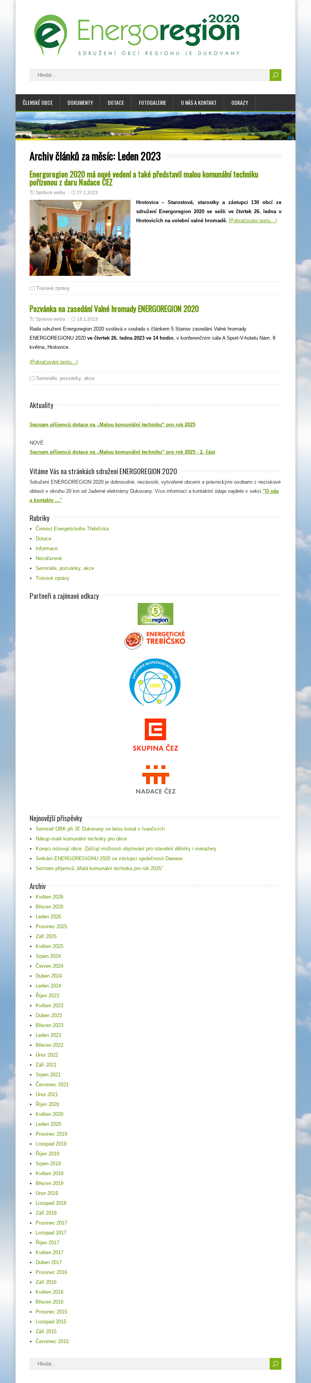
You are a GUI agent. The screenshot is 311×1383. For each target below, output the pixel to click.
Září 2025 (46, 936)
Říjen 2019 (47, 1154)
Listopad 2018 (51, 1203)
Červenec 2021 (52, 1084)
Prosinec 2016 (51, 1272)
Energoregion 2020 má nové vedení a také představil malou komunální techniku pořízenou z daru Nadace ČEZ (144, 178)
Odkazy (239, 102)
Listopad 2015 (51, 1321)
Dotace (116, 102)
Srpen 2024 (48, 956)
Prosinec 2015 (51, 1312)
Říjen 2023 (47, 995)
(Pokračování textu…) (253, 220)
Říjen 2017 (47, 1242)
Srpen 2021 (48, 1075)
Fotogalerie (152, 102)
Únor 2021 (47, 1094)
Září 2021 (46, 1065)
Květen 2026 (49, 897)
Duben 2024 (49, 976)
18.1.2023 (87, 319)
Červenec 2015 (52, 1341)
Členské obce (38, 102)
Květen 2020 (49, 1114)
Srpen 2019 (48, 1163)
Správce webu (50, 192)
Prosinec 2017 (51, 1223)
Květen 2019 (49, 1173)
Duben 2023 (49, 1015)
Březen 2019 (49, 1183)
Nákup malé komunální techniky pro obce (81, 839)
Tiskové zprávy (53, 288)
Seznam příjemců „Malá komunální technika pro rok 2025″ (99, 868)
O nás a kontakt (199, 102)
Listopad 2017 (51, 1233)
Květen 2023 (49, 1005)
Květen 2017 (49, 1252)
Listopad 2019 (51, 1144)
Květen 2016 (49, 1292)
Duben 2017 (49, 1262)
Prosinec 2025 (51, 926)
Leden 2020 (48, 1124)
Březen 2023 (49, 1025)
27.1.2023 (87, 192)
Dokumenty (80, 102)
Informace (47, 548)
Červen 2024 (49, 966)
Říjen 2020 (47, 1104)
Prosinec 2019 (51, 1134)
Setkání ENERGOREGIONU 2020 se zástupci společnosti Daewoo (109, 858)
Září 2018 (46, 1213)
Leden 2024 (48, 986)
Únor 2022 (47, 1055)
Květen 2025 (49, 946)
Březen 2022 (49, 1045)
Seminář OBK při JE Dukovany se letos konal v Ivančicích (100, 829)
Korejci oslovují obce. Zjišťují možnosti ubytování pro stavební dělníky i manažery (126, 848)
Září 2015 (46, 1331)
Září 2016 (46, 1282)
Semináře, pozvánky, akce (65, 378)
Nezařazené (49, 558)
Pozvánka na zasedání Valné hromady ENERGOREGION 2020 (114, 308)
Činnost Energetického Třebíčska (72, 529)
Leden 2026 (48, 916)
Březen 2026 (49, 907)
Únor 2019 (47, 1193)
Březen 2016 (49, 1302)
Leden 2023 (48, 1035)
